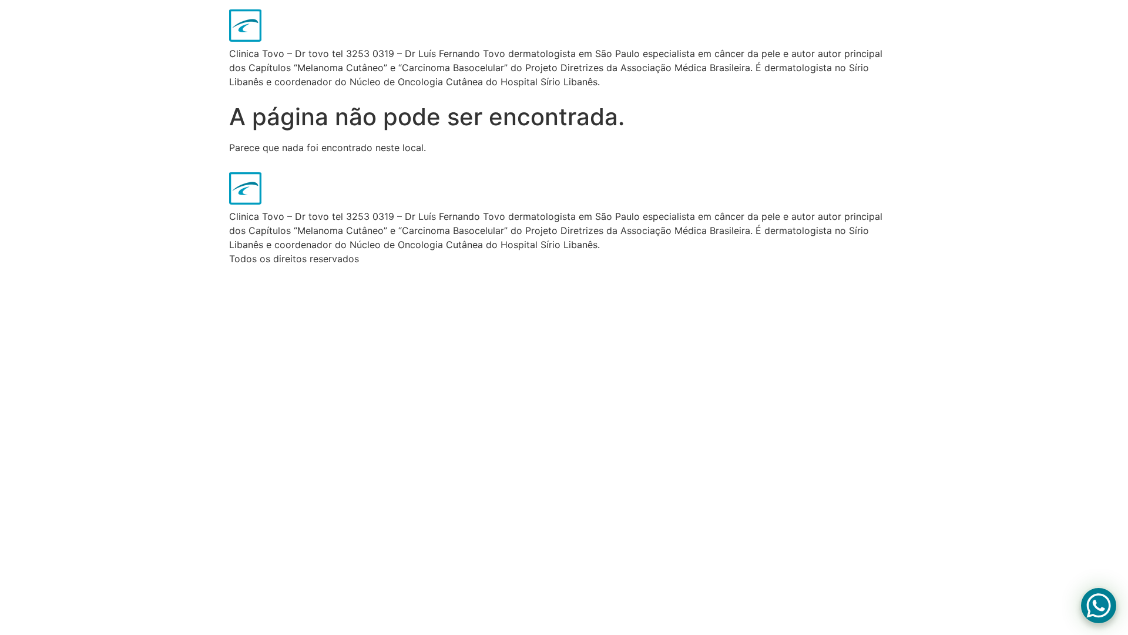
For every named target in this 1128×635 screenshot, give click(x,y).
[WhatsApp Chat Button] (1098, 605)
